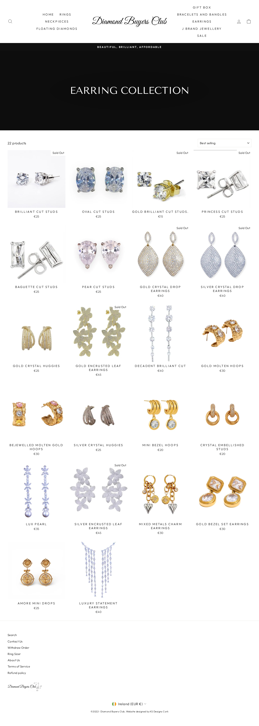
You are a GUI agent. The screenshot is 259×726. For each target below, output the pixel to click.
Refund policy (17, 673)
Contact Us (15, 641)
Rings (65, 14)
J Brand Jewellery (202, 29)
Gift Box (202, 7)
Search (12, 635)
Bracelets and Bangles (202, 14)
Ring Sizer (14, 654)
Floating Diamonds (57, 29)
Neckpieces (57, 21)
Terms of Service (19, 666)
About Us (14, 660)
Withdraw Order (18, 647)
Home (48, 14)
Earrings (202, 21)
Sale (202, 36)
